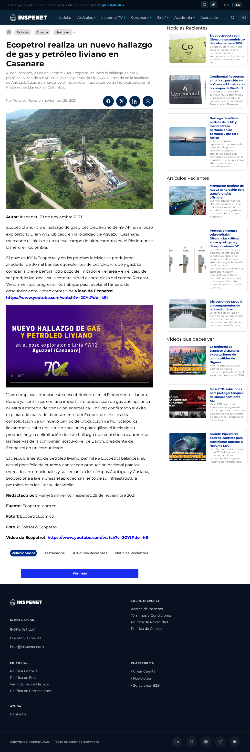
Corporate (140, 18)
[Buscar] (233, 17)
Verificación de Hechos (29, 684)
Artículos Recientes (90, 553)
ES (238, 5)
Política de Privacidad (149, 622)
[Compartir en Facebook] (108, 101)
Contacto (18, 714)
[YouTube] (234, 741)
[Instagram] (220, 741)
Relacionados (23, 553)
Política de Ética (24, 678)
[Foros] (204, 4)
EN (226, 5)
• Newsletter (141, 678)
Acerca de (209, 18)
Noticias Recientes (131, 553)
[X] (191, 741)
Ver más (80, 573)
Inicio (8, 32)
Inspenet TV (112, 18)
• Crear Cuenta (143, 671)
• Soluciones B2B (145, 685)
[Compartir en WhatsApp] (148, 101)
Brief (161, 18)
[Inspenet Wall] (213, 4)
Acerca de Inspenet (147, 609)
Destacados (53, 553)
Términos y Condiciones (151, 615)
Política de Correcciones (31, 691)
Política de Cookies (147, 629)
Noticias (65, 18)
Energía (42, 32)
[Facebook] (205, 741)
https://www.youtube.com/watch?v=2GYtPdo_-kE (56, 297)
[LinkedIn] (177, 741)
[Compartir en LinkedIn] (134, 101)
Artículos (85, 18)
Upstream (63, 32)
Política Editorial (24, 671)
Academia (183, 18)
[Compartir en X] (121, 101)
